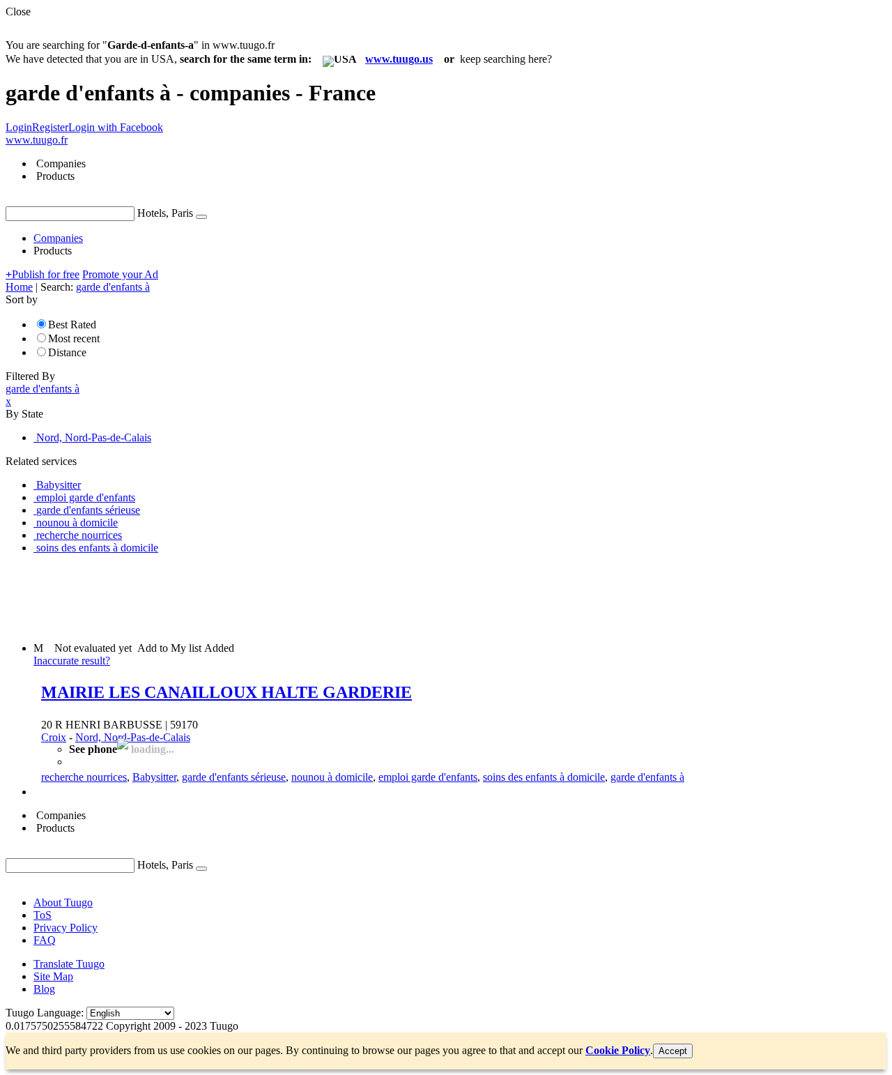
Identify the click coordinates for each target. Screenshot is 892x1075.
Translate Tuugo (69, 964)
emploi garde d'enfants (427, 777)
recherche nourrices (84, 777)
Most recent (74, 338)
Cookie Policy (617, 1050)
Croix (53, 737)
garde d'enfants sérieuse (234, 777)
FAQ (44, 940)
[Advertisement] (259, 596)
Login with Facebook (115, 127)
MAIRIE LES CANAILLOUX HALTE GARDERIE (226, 692)
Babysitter (154, 777)
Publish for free (42, 274)
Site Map (53, 976)
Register (50, 127)
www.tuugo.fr (37, 140)
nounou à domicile (332, 777)
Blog (44, 989)
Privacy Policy (65, 927)
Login (19, 127)
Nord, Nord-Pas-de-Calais (132, 737)
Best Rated (72, 324)
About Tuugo (63, 902)
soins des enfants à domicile (544, 777)
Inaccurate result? (71, 660)
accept (673, 1051)
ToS (42, 915)
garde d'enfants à (647, 777)
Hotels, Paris (165, 213)
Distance (67, 352)
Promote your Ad (120, 274)
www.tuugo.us (399, 59)
